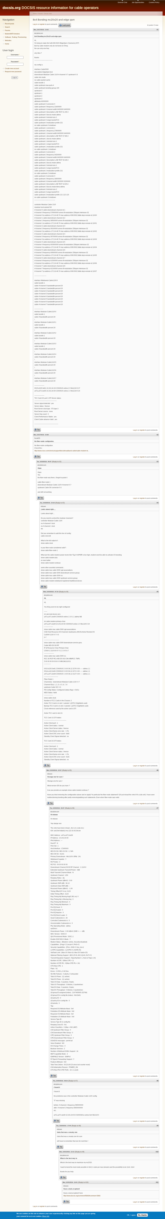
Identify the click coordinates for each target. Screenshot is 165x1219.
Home (7, 44)
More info (45, 1216)
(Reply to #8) (76, 1126)
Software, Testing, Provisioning (15, 37)
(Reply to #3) (60, 503)
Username (15, 55)
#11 (157, 1182)
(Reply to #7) (73, 1081)
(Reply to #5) (67, 770)
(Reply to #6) (69, 808)
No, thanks (142, 1215)
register (42, 24)
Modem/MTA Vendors (12, 34)
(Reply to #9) (79, 1152)
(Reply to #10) (83, 1182)
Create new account (12, 68)
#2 (157, 435)
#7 (157, 808)
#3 (157, 462)
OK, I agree (131, 1215)
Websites (8, 40)
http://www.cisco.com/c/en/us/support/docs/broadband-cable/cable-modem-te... (61, 451)
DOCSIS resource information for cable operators (51, 8)
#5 (157, 592)
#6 (157, 770)
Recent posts (9, 24)
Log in (35, 24)
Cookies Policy (154, 2)
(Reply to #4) (63, 592)
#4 (157, 503)
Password (15, 62)
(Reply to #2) (56, 462)
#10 (157, 1152)
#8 (157, 1081)
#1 (157, 30)
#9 (157, 1126)
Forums (7, 30)
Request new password (13, 72)
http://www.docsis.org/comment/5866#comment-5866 (81, 1196)
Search (7, 27)
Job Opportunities (138, 2)
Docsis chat (48, 13)
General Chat (122, 2)
